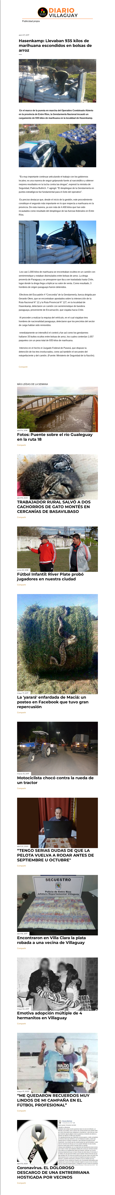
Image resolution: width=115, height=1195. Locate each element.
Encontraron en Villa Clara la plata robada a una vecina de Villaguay (51, 940)
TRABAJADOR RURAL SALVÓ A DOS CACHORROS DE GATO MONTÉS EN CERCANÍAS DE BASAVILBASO (54, 507)
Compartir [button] (23, 367)
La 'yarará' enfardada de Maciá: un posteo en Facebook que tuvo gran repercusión (52, 702)
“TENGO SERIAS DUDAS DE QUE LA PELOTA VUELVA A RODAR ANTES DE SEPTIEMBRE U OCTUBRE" (55, 855)
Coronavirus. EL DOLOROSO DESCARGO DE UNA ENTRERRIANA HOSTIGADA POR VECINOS (53, 1172)
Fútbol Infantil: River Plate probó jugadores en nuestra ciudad (50, 576)
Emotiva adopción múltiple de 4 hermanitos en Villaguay (49, 1015)
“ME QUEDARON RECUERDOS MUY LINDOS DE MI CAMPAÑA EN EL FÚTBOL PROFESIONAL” (53, 1100)
